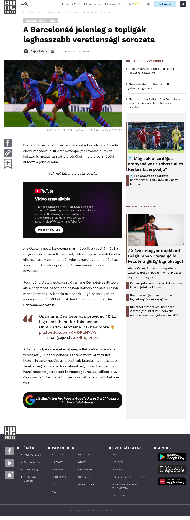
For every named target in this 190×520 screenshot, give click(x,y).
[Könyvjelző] (8, 164)
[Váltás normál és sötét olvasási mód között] (148, 4)
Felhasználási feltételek (128, 477)
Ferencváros (93, 4)
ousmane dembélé (98, 12)
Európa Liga (114, 4)
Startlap (57, 454)
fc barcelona (33, 12)
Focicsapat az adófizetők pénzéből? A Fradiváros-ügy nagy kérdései (154, 180)
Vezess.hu (58, 469)
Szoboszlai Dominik (30, 478)
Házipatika (84, 454)
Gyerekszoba (86, 469)
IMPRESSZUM (119, 469)
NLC (54, 491)
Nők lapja (84, 477)
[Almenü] (24, 4)
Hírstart (57, 462)
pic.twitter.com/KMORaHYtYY (68, 332)
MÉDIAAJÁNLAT (121, 495)
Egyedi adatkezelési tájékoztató (125, 486)
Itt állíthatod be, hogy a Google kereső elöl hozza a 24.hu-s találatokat (77, 400)
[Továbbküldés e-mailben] (8, 153)
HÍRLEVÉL (117, 462)
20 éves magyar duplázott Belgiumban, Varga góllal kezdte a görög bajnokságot (155, 256)
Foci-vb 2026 (72, 4)
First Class (59, 477)
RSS (114, 454)
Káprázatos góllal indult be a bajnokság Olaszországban (151, 297)
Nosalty (57, 484)
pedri (74, 12)
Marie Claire (86, 484)
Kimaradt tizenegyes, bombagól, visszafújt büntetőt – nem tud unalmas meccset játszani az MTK (154, 311)
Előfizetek (165, 4)
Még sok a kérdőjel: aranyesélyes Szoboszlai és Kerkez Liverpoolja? (155, 164)
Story (82, 462)
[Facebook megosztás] (8, 143)
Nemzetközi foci (40, 20)
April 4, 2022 (85, 338)
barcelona (56, 12)
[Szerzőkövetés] (52, 51)
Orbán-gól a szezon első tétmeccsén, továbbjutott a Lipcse (157, 285)
